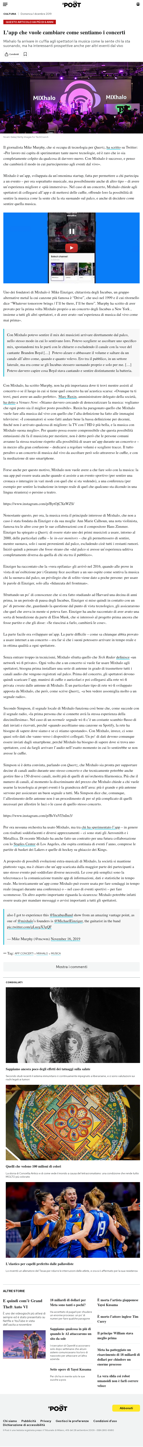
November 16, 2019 (65, 938)
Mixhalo (42, 953)
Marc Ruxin (67, 396)
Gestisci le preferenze (72, 1421)
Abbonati (126, 1408)
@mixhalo (25, 920)
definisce (123, 657)
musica (56, 953)
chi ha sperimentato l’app (101, 827)
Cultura (9, 13)
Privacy (45, 1421)
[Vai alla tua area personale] (138, 4)
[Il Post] (71, 4)
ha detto (9, 402)
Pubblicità (28, 1421)
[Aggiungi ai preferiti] (25, 54)
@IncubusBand (61, 914)
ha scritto (114, 147)
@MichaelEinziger (68, 920)
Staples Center (25, 843)
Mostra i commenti (71, 966)
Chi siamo (10, 1421)
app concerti (24, 953)
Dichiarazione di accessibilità (24, 1425)
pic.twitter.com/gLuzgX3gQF (29, 926)
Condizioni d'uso (105, 1421)
